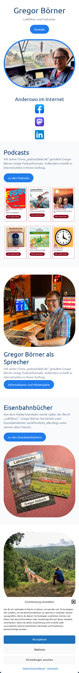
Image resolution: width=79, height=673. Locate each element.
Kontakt (39, 29)
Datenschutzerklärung (34, 668)
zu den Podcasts (18, 178)
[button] (73, 602)
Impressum (52, 668)
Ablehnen (39, 649)
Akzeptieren (39, 639)
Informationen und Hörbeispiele (29, 384)
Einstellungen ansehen (39, 659)
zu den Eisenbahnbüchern (25, 437)
